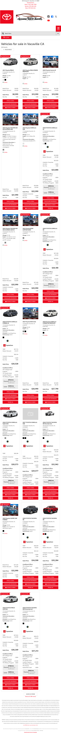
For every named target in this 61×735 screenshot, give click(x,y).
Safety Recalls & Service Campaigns (30, 732)
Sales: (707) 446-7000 (30, 4)
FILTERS (7, 37)
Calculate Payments (10, 104)
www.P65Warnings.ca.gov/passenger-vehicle (30, 725)
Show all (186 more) (30, 696)
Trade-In (50, 208)
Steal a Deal (10, 100)
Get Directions (30, 2)
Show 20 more (30, 694)
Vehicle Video (11, 107)
